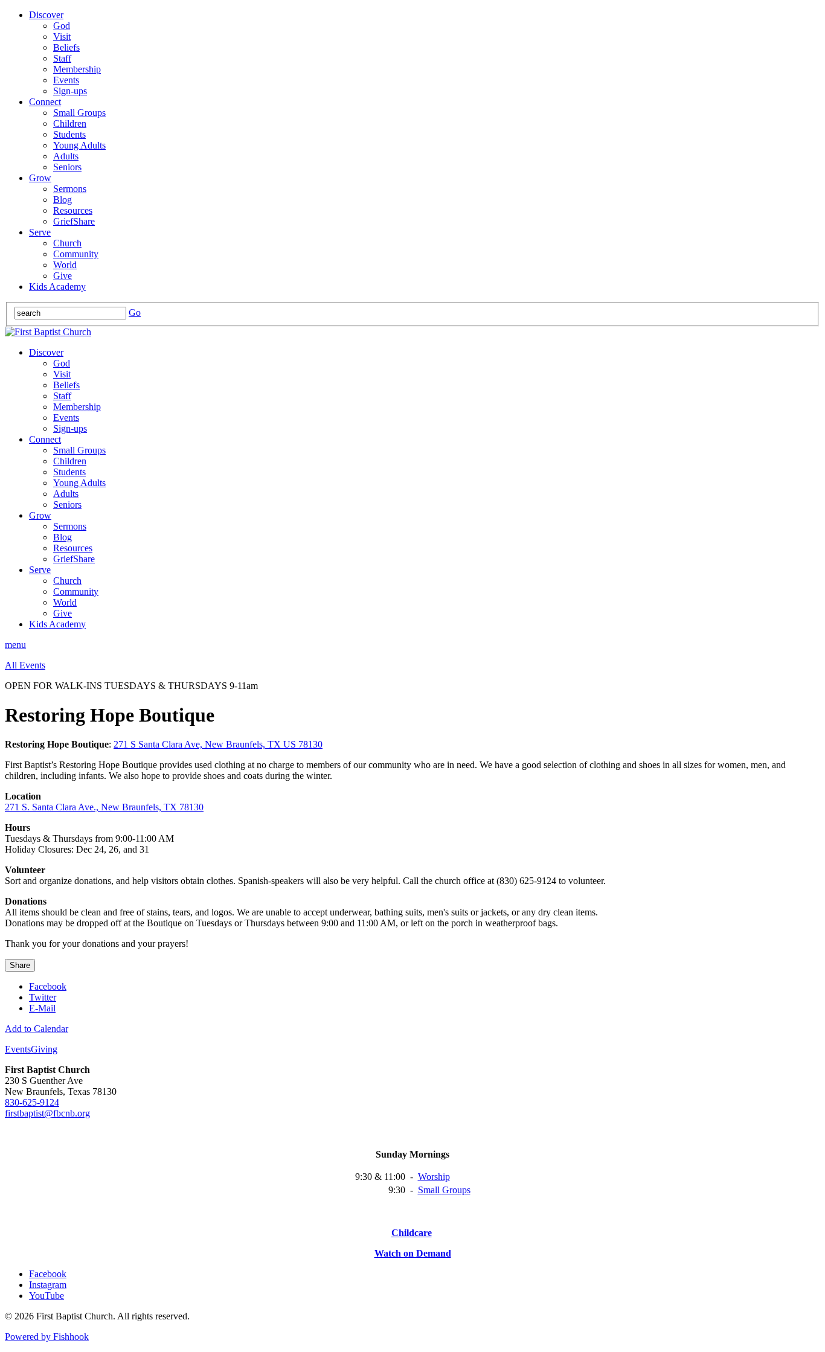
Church (67, 243)
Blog (62, 199)
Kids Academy (57, 286)
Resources (72, 210)
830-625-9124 (32, 1102)
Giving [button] (44, 1049)
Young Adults (79, 145)
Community (75, 254)
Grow (40, 178)
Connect (45, 102)
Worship (434, 1176)
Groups (456, 1190)
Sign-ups (70, 91)
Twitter (42, 997)
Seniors (67, 167)
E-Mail (42, 1008)
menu (15, 644)
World (65, 265)
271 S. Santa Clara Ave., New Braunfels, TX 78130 (104, 807)
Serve (40, 232)
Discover (46, 15)
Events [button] (18, 1049)
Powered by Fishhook (47, 1336)
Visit (62, 36)
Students (69, 134)
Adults (66, 156)
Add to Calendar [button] (36, 1029)
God (61, 26)
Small (430, 1190)
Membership (77, 69)
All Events (25, 665)
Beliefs (66, 47)
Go (135, 312)
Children (69, 123)
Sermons (69, 189)
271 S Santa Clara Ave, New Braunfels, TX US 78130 (218, 744)
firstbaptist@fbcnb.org (47, 1113)
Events (66, 80)
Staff (62, 58)
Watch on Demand (412, 1253)
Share (20, 965)
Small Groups (79, 112)
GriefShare (74, 221)
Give (62, 276)
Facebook (47, 986)
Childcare (411, 1233)
